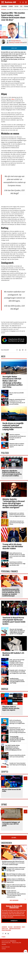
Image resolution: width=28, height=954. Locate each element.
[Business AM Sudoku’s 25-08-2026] (14, 637)
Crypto (3, 396)
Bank (3, 405)
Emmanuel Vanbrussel (16, 41)
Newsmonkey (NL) (6, 942)
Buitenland (4, 420)
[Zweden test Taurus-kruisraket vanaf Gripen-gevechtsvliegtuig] (4, 761)
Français (3, 937)
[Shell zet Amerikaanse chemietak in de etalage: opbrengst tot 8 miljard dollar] (4, 719)
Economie (11, 6)
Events (23, 927)
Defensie (3, 634)
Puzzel (3, 650)
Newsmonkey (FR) (16, 942)
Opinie (3, 819)
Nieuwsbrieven (17, 927)
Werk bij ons (5, 929)
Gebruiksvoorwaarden (14, 929)
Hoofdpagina (3, 9)
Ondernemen (4, 6)
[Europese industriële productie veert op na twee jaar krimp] (4, 753)
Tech (21, 6)
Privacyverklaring (6, 930)
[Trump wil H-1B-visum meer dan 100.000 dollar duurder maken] (14, 528)
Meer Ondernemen (18, 900)
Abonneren (4, 927)
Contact (4, 948)
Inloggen (10, 927)
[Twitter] (5, 933)
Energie (3, 448)
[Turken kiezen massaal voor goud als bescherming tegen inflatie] (4, 519)
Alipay (13, 99)
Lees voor (14, 48)
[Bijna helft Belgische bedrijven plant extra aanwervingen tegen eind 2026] (4, 873)
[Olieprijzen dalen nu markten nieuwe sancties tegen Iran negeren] (4, 442)
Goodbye (4, 944)
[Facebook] (3, 933)
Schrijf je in (14, 920)
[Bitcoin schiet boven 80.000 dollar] (4, 390)
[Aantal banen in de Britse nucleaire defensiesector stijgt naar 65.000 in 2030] (4, 560)
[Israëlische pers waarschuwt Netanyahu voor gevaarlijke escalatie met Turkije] (4, 677)
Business (3, 373)
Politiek (16, 6)
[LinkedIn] (8, 933)
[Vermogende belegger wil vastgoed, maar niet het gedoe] (12, 809)
